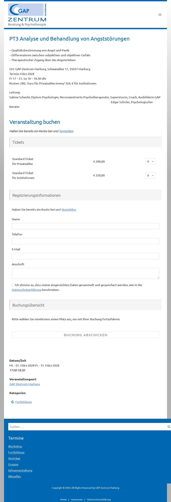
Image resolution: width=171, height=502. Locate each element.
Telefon (17, 234)
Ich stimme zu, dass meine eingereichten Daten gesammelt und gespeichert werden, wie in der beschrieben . (77, 287)
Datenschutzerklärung (26, 289)
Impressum (77, 499)
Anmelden (66, 131)
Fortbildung (23, 402)
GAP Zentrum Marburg (24, 384)
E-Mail (16, 249)
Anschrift (18, 264)
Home (63, 499)
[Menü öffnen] (160, 14)
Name (16, 219)
